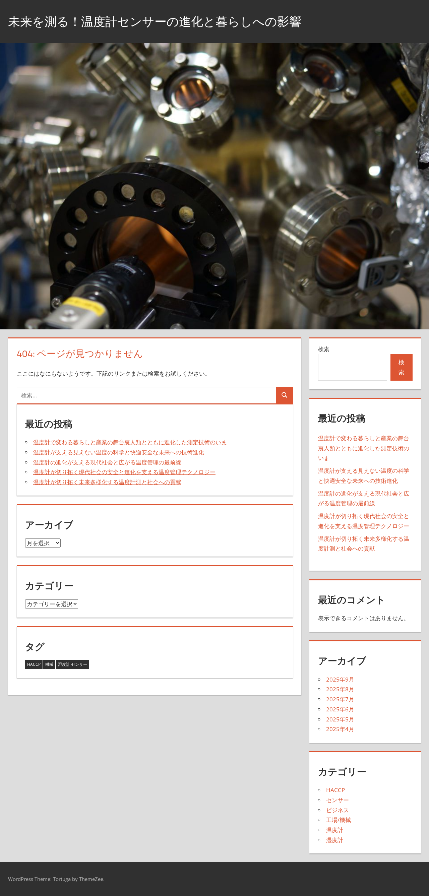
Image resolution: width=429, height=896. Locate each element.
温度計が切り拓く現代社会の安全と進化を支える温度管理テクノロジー (124, 472)
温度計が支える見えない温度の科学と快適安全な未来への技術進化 (118, 452)
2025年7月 (340, 699)
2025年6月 (340, 709)
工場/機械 (338, 820)
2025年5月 (340, 719)
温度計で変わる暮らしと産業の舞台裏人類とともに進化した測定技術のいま (130, 442)
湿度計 (334, 840)
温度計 (334, 830)
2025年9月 (340, 679)
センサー (337, 800)
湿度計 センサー (72, 664)
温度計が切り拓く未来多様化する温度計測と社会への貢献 (107, 482)
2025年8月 (340, 689)
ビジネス (337, 810)
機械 (49, 664)
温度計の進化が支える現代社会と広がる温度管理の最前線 (107, 462)
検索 (323, 349)
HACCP (34, 664)
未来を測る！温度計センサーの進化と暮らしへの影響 (154, 21)
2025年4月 (340, 729)
